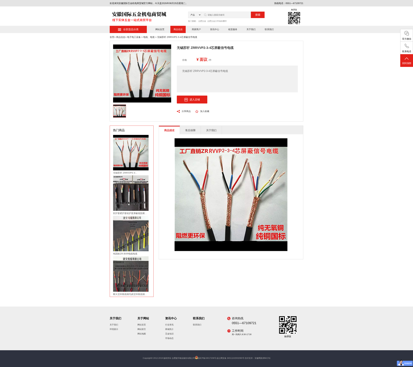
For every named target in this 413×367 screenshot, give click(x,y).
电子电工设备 (134, 37)
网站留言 (141, 329)
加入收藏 (204, 111)
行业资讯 (169, 324)
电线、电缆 (149, 37)
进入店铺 (195, 99)
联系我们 (269, 29)
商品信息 (178, 29)
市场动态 (169, 338)
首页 (112, 37)
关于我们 (251, 29)
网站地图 (141, 334)
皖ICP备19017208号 (207, 358)
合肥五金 (202, 21)
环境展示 (114, 329)
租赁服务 (232, 29)
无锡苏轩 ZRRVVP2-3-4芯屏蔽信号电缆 (177, 37)
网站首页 (159, 29)
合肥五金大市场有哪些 (217, 21)
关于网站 (143, 318)
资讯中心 (214, 29)
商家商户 (196, 29)
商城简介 (169, 329)
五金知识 (169, 334)
